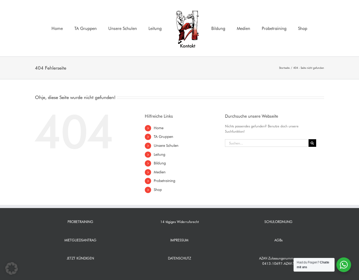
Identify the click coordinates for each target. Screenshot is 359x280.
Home (158, 128)
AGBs (278, 240)
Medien (160, 172)
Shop (158, 190)
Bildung (160, 163)
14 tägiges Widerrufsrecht (179, 222)
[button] (11, 268)
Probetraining (164, 181)
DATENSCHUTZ (179, 258)
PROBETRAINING (80, 222)
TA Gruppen (163, 136)
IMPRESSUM (179, 240)
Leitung (159, 154)
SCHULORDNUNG (278, 222)
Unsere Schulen (166, 145)
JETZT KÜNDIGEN (80, 258)
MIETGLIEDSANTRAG (80, 240)
